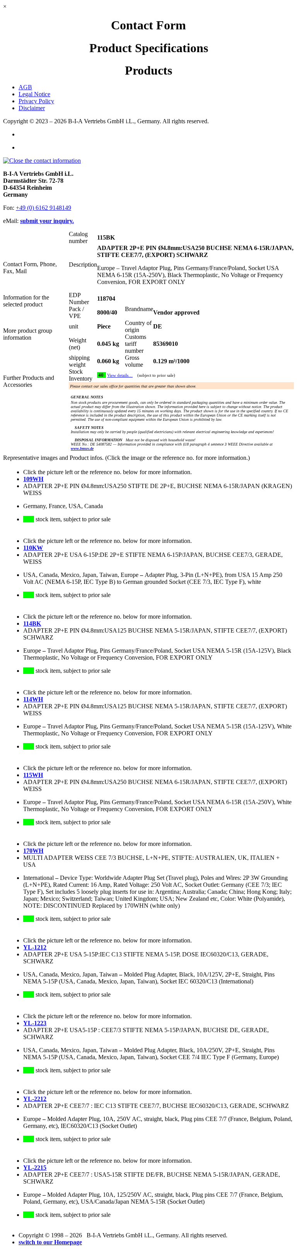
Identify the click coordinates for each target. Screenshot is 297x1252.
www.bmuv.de (82, 448)
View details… (120, 375)
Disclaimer (32, 108)
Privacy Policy (36, 101)
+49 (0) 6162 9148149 (43, 207)
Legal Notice (34, 94)
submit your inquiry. (47, 221)
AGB (25, 87)
